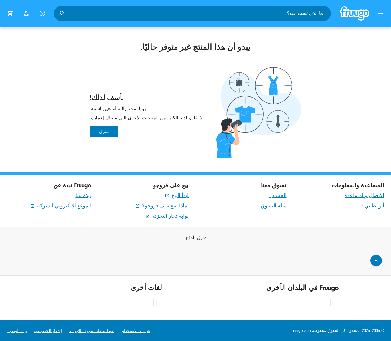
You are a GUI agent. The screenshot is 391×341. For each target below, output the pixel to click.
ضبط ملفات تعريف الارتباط (91, 330)
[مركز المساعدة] (42, 13)
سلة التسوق (274, 206)
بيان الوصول (17, 330)
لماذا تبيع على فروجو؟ (165, 206)
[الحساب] (26, 13)
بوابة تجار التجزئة (170, 216)
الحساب (278, 196)
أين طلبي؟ (373, 206)
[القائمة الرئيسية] (380, 13)
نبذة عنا (83, 196)
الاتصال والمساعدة (364, 196)
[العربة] (10, 13)
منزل (104, 131)
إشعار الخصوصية (48, 330)
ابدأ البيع (180, 196)
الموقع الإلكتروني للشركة (64, 206)
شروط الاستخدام (135, 330)
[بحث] (61, 13)
